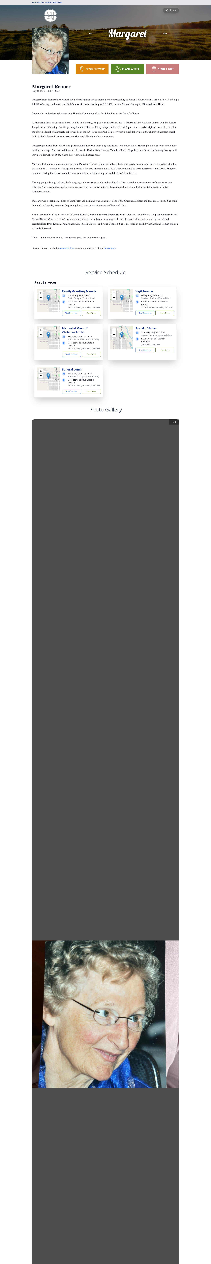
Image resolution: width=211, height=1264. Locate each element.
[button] (48, 298)
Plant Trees (91, 313)
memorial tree (66, 247)
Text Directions (71, 313)
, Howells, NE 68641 (150, 344)
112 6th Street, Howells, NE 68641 (84, 307)
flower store (110, 247)
